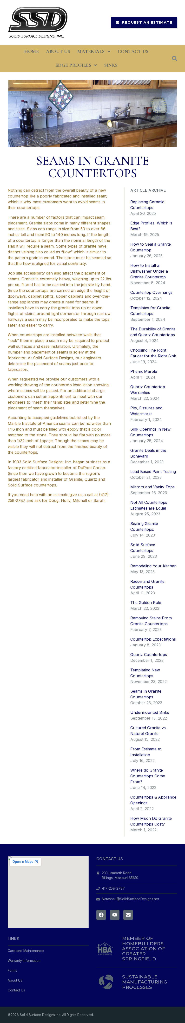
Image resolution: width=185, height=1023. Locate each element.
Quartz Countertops (148, 654)
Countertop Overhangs (151, 292)
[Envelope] (128, 915)
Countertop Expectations (153, 639)
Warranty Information (24, 960)
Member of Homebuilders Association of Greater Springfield (143, 948)
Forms (12, 970)
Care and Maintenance (26, 951)
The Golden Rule (145, 602)
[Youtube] (114, 915)
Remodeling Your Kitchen (153, 566)
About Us (58, 51)
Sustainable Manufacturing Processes (144, 982)
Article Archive (148, 190)
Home (31, 51)
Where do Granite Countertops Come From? (147, 776)
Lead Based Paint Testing (153, 471)
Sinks (111, 65)
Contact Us (133, 51)
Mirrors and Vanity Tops (152, 487)
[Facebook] (101, 915)
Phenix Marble (143, 371)
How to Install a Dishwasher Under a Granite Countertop (149, 271)
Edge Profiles (73, 65)
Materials (91, 51)
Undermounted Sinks (149, 712)
